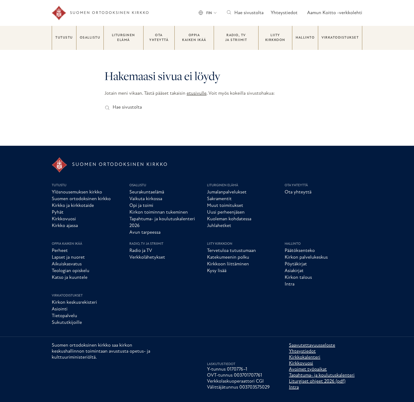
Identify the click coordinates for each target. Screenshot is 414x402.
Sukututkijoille (67, 322)
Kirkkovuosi (64, 219)
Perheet (60, 250)
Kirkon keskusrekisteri (74, 302)
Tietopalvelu (64, 316)
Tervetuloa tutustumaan (231, 250)
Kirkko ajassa (65, 225)
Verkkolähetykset (147, 257)
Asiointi (60, 309)
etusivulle (197, 93)
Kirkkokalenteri (304, 357)
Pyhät (57, 212)
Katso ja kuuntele (69, 277)
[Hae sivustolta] (228, 13)
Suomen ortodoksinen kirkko (81, 199)
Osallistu (90, 38)
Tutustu (64, 38)
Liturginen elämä (123, 38)
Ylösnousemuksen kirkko (77, 192)
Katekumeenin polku (228, 257)
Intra (289, 284)
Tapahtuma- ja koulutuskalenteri (322, 375)
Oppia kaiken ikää (194, 38)
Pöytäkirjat (296, 264)
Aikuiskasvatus (67, 264)
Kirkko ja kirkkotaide (73, 205)
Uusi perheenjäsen (226, 212)
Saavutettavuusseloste (312, 345)
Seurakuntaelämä (146, 192)
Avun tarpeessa (145, 232)
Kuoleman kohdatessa (229, 219)
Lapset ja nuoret (68, 257)
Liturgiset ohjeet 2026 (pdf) (317, 381)
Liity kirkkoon (275, 38)
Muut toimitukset (225, 205)
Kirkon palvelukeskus (306, 257)
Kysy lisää (216, 270)
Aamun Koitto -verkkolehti (334, 13)
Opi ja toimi (141, 205)
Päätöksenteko (300, 250)
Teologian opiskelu (70, 270)
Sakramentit (219, 199)
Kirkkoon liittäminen (228, 264)
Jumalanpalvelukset (227, 192)
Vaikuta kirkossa (145, 199)
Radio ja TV (140, 250)
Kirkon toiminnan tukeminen (158, 212)
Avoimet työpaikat (308, 369)
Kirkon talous (298, 277)
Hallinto (305, 38)
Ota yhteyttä (158, 38)
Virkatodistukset (340, 38)
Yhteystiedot (284, 13)
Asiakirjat (294, 270)
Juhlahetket (219, 225)
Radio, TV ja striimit (236, 38)
